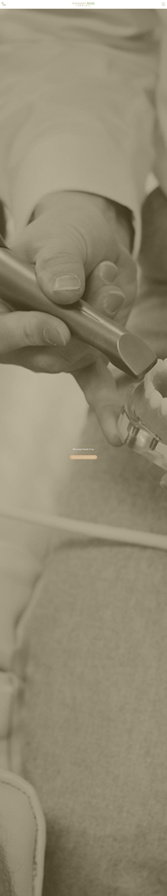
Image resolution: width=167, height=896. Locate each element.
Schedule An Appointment (83, 457)
